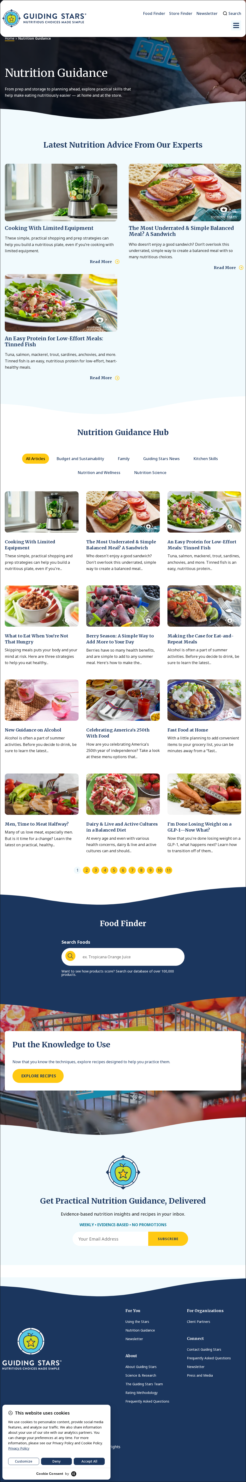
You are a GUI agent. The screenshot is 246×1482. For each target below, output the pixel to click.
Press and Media (200, 1375)
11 (168, 870)
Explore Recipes (38, 1076)
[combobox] (123, 957)
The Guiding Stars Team (144, 1384)
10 (159, 870)
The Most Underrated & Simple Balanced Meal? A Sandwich (181, 231)
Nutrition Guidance (140, 1330)
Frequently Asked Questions (147, 1401)
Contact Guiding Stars (204, 1349)
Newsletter (134, 1339)
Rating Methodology (141, 1392)
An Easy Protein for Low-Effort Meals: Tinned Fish (54, 341)
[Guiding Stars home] (44, 18)
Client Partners (198, 1321)
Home (9, 38)
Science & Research (140, 1375)
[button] (236, 25)
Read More (101, 261)
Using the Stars (137, 1321)
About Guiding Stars (141, 1366)
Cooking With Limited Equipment (49, 228)
